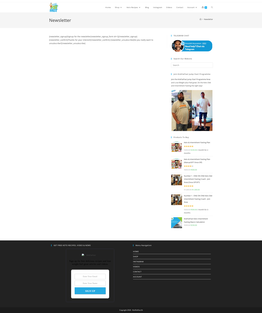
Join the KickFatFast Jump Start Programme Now (190, 79)
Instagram (138, 261)
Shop (135, 256)
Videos (136, 266)
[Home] (200, 19)
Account (137, 276)
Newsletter (208, 19)
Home (136, 251)
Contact (137, 271)
